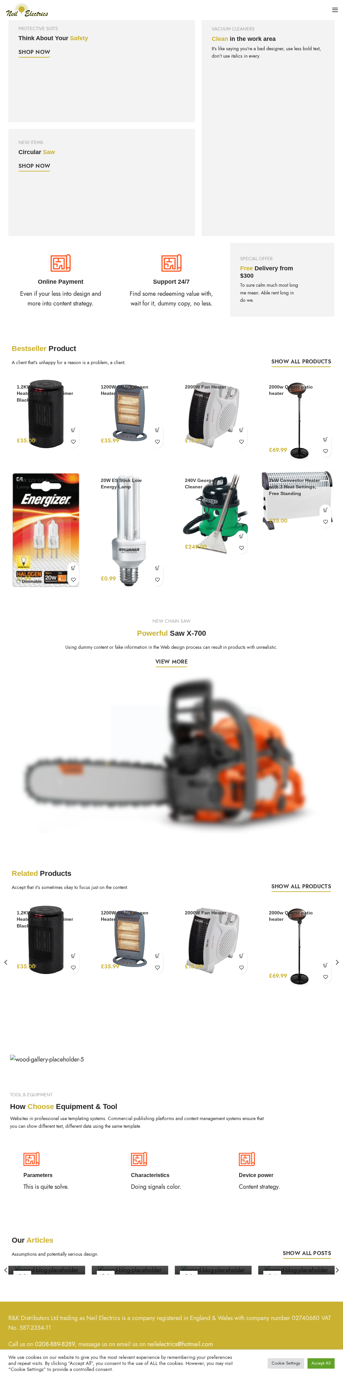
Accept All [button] (321, 1363)
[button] (73, 430)
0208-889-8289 (55, 1344)
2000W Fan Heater (205, 387)
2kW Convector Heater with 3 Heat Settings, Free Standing (294, 487)
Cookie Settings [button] (286, 1363)
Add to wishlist (73, 442)
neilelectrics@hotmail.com (180, 1344)
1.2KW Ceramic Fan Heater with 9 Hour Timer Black (45, 393)
